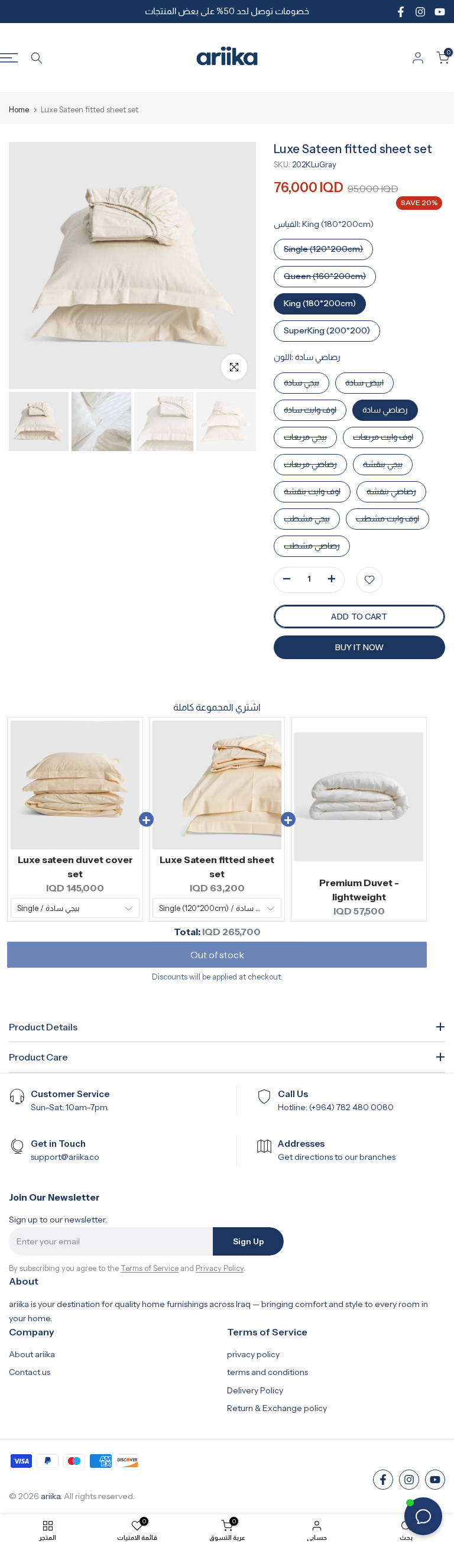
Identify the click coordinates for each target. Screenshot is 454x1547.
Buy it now (359, 647)
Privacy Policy (220, 1268)
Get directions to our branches (336, 1157)
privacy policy (253, 1354)
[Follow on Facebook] (400, 12)
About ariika (32, 1354)
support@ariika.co (65, 1157)
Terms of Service (150, 1268)
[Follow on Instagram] (420, 12)
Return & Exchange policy (277, 1408)
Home (19, 109)
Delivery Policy (255, 1390)
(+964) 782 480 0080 (351, 1107)
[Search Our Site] (36, 58)
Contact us (29, 1372)
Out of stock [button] (217, 955)
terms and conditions (267, 1372)
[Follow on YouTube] (439, 12)
